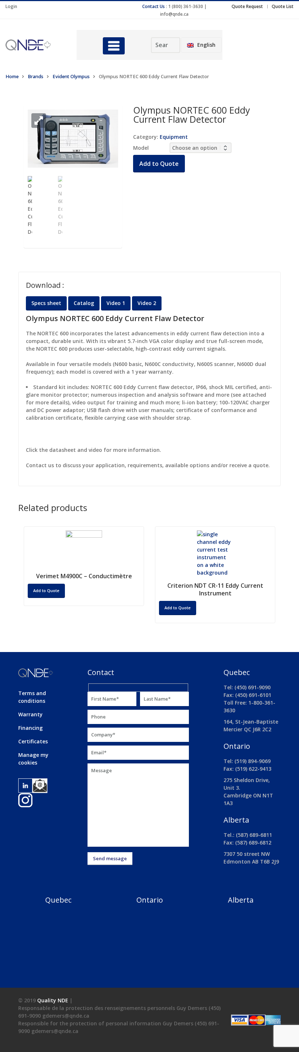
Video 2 (146, 303)
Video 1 (115, 303)
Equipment (174, 136)
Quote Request (247, 6)
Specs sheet (46, 303)
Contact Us (153, 6)
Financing (30, 727)
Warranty (30, 714)
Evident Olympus (71, 76)
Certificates (33, 741)
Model (141, 147)
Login (11, 6)
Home (12, 76)
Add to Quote (159, 164)
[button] (38, 120)
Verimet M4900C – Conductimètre (84, 576)
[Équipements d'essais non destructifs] (35, 44)
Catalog (84, 303)
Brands (35, 76)
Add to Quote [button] (177, 607)
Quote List (283, 6)
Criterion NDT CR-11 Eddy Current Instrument (215, 589)
